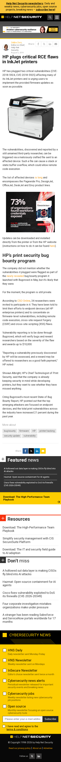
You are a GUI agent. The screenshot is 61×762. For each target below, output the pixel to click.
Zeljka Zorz (16, 42)
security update (12, 435)
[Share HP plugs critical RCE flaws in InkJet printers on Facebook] (38, 44)
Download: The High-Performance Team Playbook (26, 498)
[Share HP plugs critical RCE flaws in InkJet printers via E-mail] (56, 44)
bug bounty (10, 431)
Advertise (47, 748)
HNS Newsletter (20, 660)
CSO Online (23, 300)
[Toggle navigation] (57, 17)
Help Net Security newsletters (24, 3)
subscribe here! (45, 9)
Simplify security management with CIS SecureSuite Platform (28, 540)
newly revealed (15, 276)
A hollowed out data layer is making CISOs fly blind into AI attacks (29, 572)
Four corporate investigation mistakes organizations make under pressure (27, 605)
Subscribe (50, 719)
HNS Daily (15, 650)
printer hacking (47, 431)
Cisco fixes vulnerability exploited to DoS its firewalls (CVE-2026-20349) (29, 594)
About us (37, 748)
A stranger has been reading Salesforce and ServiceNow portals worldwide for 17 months (29, 618)
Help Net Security (44, 742)
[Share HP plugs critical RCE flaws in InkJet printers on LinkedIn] (50, 44)
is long (38, 177)
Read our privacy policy (20, 748)
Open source (17, 706)
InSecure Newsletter (22, 670)
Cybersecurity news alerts (26, 681)
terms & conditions (17, 729)
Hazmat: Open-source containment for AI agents (26, 477)
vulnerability (30, 435)
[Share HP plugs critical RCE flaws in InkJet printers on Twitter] (44, 44)
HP (34, 431)
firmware (24, 431)
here (52, 245)
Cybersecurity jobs (21, 694)
